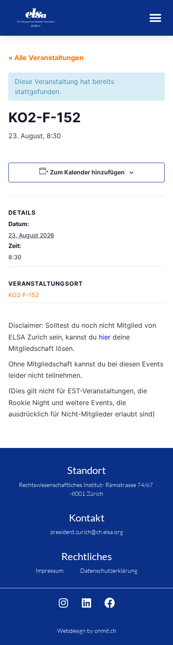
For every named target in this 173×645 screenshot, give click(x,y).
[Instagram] (63, 602)
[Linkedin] (86, 602)
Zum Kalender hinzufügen (87, 172)
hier (104, 337)
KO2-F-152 (23, 294)
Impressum (49, 570)
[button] (155, 17)
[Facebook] (109, 602)
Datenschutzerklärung (108, 570)
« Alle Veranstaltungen (46, 57)
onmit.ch (105, 630)
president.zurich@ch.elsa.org (86, 531)
